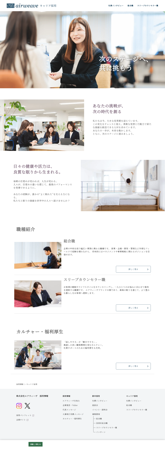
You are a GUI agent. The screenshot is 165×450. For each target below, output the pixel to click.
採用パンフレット (23, 415)
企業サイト (21, 419)
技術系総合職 (102, 423)
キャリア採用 (132, 396)
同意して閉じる (35, 444)
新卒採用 (96, 396)
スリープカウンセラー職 (106, 427)
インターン (101, 432)
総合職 (99, 418)
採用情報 (19, 384)
